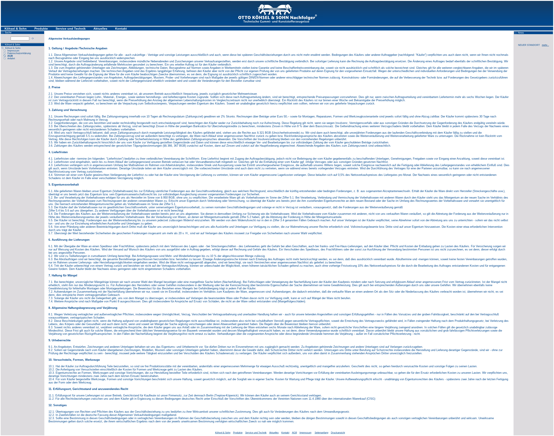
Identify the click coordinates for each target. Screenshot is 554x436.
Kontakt (121, 28)
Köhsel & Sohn (16, 28)
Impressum (13, 50)
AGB (10, 55)
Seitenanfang (321, 432)
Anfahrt (11, 58)
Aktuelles (100, 28)
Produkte (41, 28)
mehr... (545, 45)
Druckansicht (338, 432)
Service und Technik (71, 28)
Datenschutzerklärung (19, 53)
